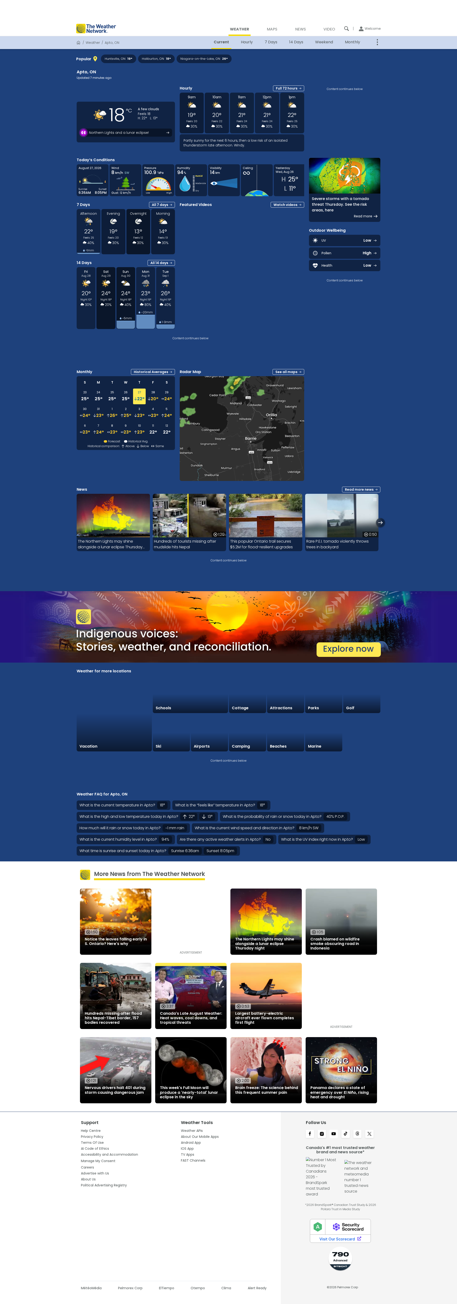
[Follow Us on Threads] (357, 1134)
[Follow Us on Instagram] (322, 1134)
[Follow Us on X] (369, 1134)
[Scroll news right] (380, 522)
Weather (93, 42)
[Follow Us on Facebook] (310, 1134)
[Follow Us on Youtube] (334, 1134)
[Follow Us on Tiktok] (346, 1134)
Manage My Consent (98, 1161)
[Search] (346, 28)
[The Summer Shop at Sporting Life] (361, 733)
